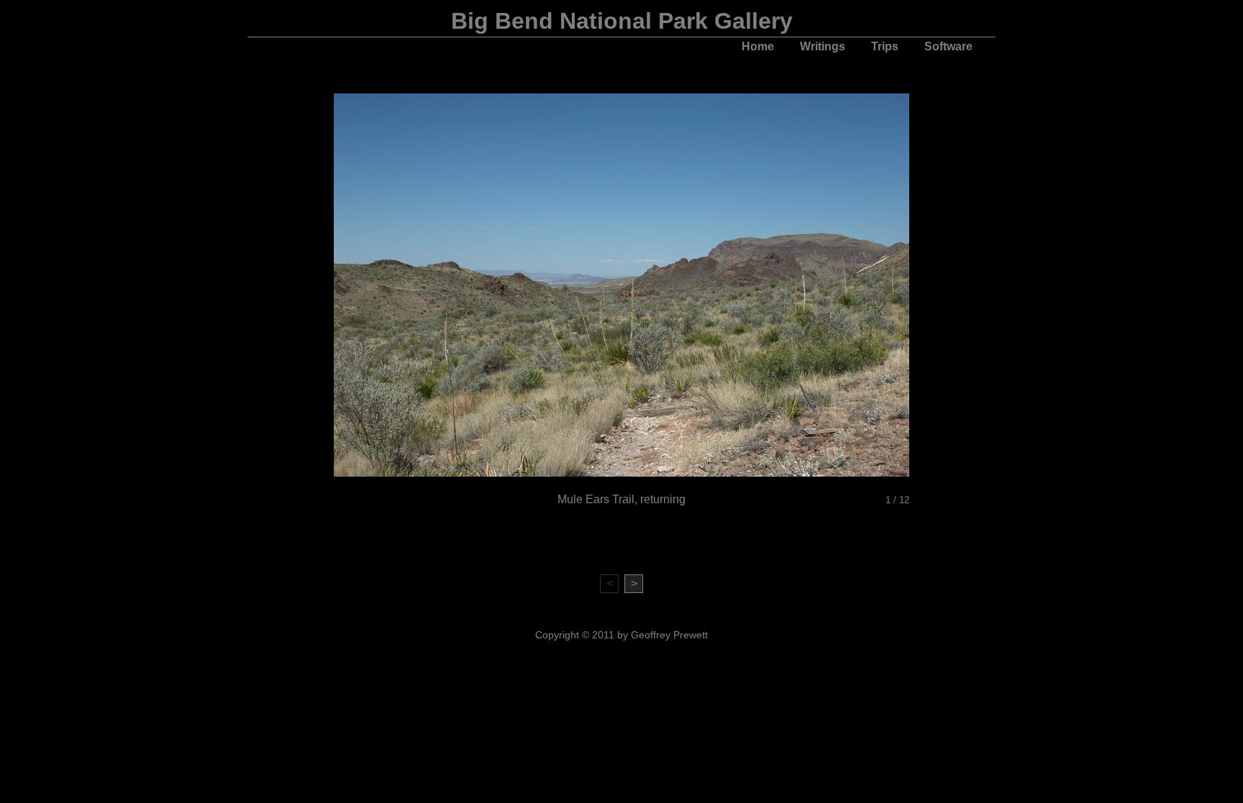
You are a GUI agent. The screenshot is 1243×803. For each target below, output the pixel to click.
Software (948, 46)
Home (758, 46)
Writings (822, 46)
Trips (884, 46)
